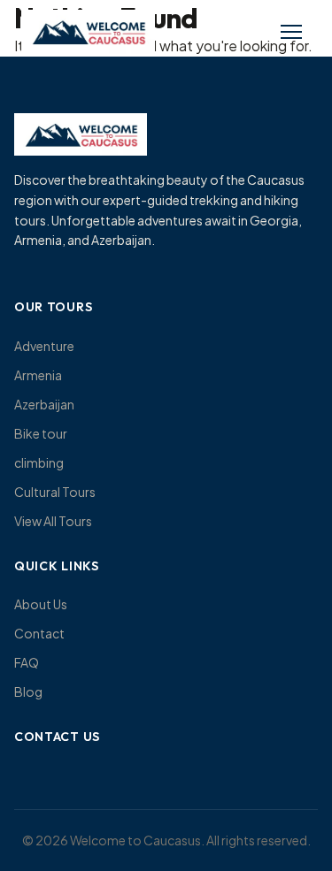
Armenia (38, 375)
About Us (40, 604)
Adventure (44, 346)
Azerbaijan (44, 404)
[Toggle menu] (291, 31)
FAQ (26, 662)
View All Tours (53, 521)
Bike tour (40, 433)
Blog (28, 691)
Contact (39, 633)
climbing (39, 462)
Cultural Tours (55, 492)
